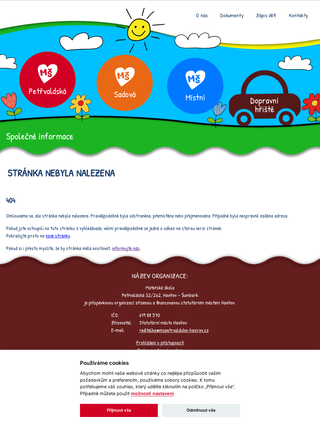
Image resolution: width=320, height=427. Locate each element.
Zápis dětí (266, 15)
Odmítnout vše (201, 410)
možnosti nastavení (152, 393)
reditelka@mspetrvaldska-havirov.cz (174, 330)
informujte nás (126, 248)
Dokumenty (232, 15)
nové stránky (58, 235)
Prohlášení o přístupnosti (160, 342)
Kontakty (298, 15)
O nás (202, 15)
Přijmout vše (119, 410)
